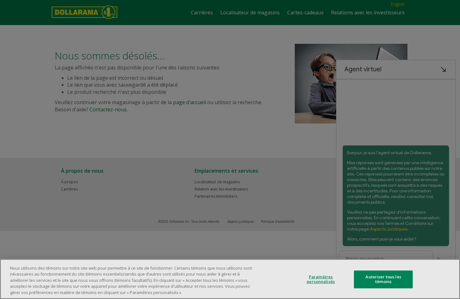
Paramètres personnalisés (321, 279)
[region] (230, 279)
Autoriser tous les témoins (383, 279)
